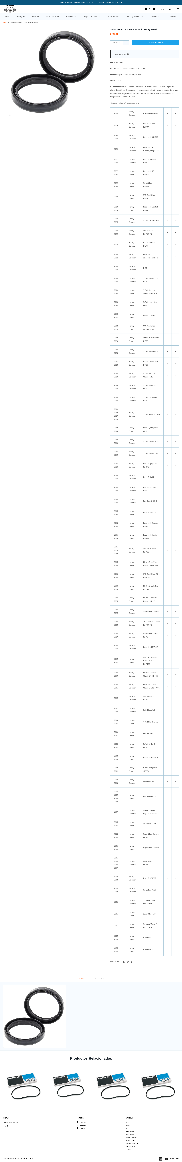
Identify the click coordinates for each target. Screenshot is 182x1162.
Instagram (83, 1125)
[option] (53, 72)
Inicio (7, 17)
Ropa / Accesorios (91, 17)
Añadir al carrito (155, 43)
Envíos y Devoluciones (135, 17)
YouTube (82, 1128)
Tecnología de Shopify (27, 1158)
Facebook (83, 1122)
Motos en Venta (113, 17)
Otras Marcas (51, 17)
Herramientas (71, 17)
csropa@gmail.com (8, 1126)
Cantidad (116, 43)
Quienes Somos (157, 17)
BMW (34, 17)
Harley (19, 17)
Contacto (173, 17)
